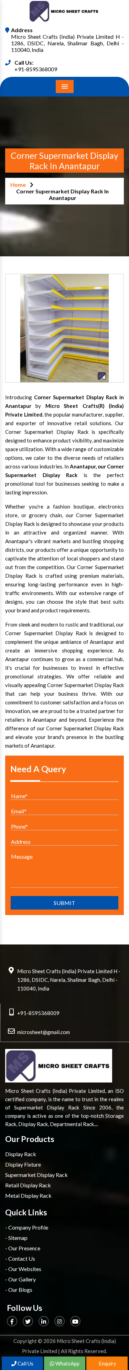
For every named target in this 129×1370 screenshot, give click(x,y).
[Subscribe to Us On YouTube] (76, 1321)
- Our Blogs (18, 1289)
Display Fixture (23, 1164)
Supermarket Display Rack (36, 1174)
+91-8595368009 (35, 69)
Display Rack (20, 1154)
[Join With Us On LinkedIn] (44, 1321)
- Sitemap (16, 1237)
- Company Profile (26, 1227)
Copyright (25, 1341)
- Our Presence (22, 1248)
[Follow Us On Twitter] (28, 1321)
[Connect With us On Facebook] (12, 1321)
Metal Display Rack (28, 1195)
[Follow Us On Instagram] (60, 1321)
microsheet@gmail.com (43, 1032)
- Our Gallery (20, 1279)
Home (18, 184)
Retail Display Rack (28, 1185)
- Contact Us (20, 1258)
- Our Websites (23, 1269)
